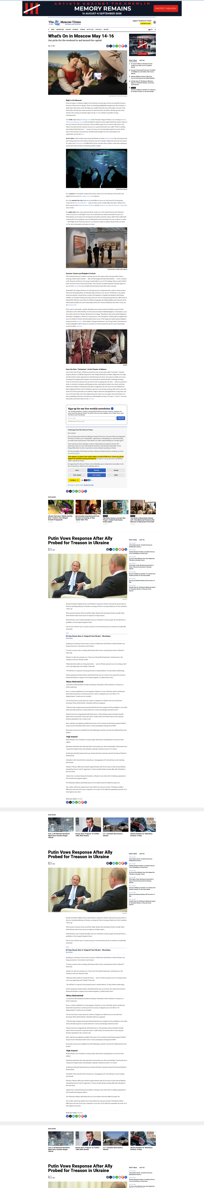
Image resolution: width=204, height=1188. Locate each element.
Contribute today (146, 23)
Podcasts (98, 29)
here (82, 134)
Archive (106, 29)
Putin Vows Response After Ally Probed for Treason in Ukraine (80, 540)
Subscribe (121, 418)
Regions (68, 29)
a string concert (86, 196)
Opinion (82, 29)
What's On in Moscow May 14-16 (81, 36)
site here (79, 321)
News (52, 29)
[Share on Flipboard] (122, 46)
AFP (51, 548)
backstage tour (86, 119)
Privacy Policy (82, 421)
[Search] (155, 30)
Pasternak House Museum (86, 205)
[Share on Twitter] (110, 46)
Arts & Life (90, 29)
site (97, 113)
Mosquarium (79, 143)
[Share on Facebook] (107, 46)
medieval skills (109, 138)
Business (75, 29)
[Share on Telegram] (113, 46)
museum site (72, 305)
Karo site (76, 286)
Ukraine (80, 799)
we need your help (73, 453)
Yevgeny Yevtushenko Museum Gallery (112, 205)
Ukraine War (60, 29)
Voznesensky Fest (80, 203)
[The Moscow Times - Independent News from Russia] (64, 22)
